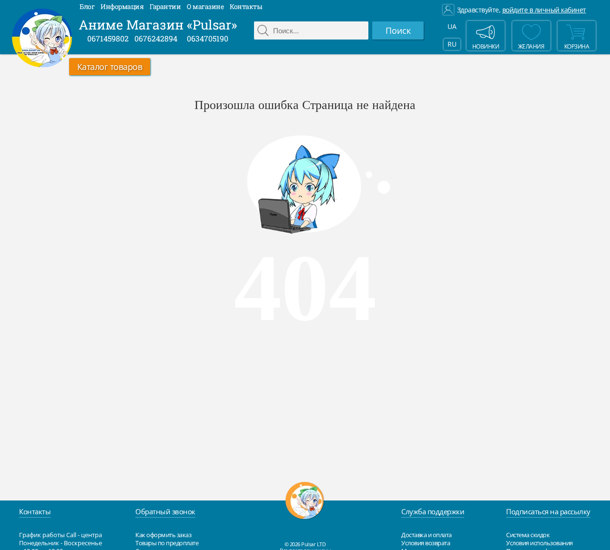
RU (451, 44)
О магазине (205, 6)
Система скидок (527, 534)
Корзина (577, 46)
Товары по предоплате (166, 543)
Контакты (246, 6)
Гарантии (165, 6)
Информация (122, 6)
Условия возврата (425, 543)
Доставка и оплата (426, 534)
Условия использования (539, 543)
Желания (531, 46)
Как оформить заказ (163, 534)
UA (451, 26)
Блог (87, 6)
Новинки (485, 46)
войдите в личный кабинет (544, 10)
